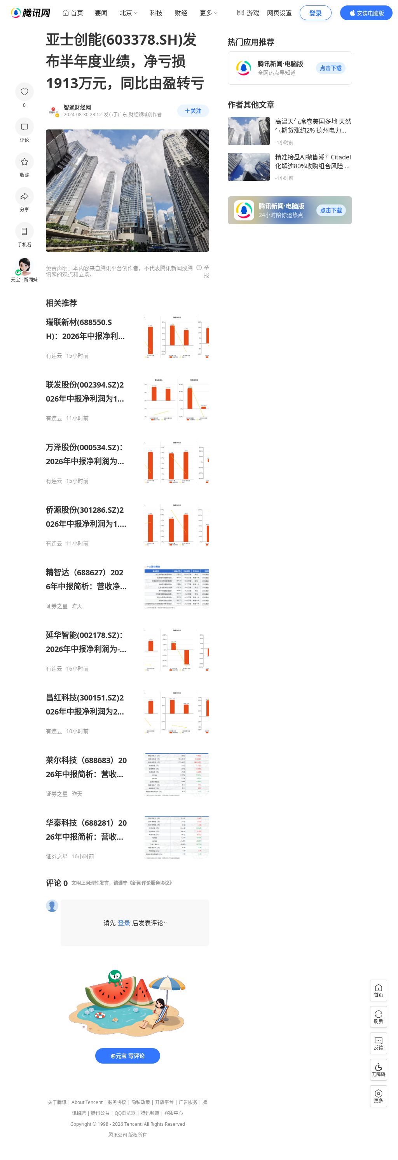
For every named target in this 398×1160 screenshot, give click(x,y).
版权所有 (137, 1135)
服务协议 (117, 1102)
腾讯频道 (150, 1113)
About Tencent (87, 1102)
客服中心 (173, 1113)
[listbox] (127, 579)
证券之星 (57, 606)
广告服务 (188, 1102)
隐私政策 (140, 1102)
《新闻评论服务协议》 (150, 883)
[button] (331, 68)
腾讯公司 (117, 1135)
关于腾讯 (57, 1102)
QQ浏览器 (125, 1113)
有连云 (54, 355)
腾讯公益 (100, 1113)
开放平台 (164, 1102)
